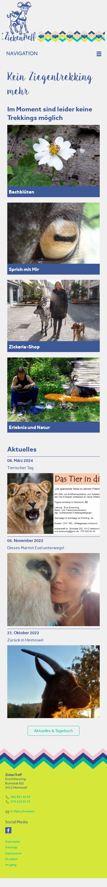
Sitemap (11, 847)
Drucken (11, 859)
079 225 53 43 (20, 801)
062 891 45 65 (20, 797)
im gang (10, 865)
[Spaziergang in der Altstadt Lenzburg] (53, 310)
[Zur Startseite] (53, 21)
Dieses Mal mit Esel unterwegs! (35, 547)
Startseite (12, 841)
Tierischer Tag (20, 467)
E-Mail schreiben (22, 811)
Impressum (13, 853)
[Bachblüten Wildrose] (53, 155)
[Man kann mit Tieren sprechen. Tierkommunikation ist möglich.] (53, 233)
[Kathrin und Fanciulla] (53, 389)
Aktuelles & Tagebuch (53, 730)
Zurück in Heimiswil (25, 640)
